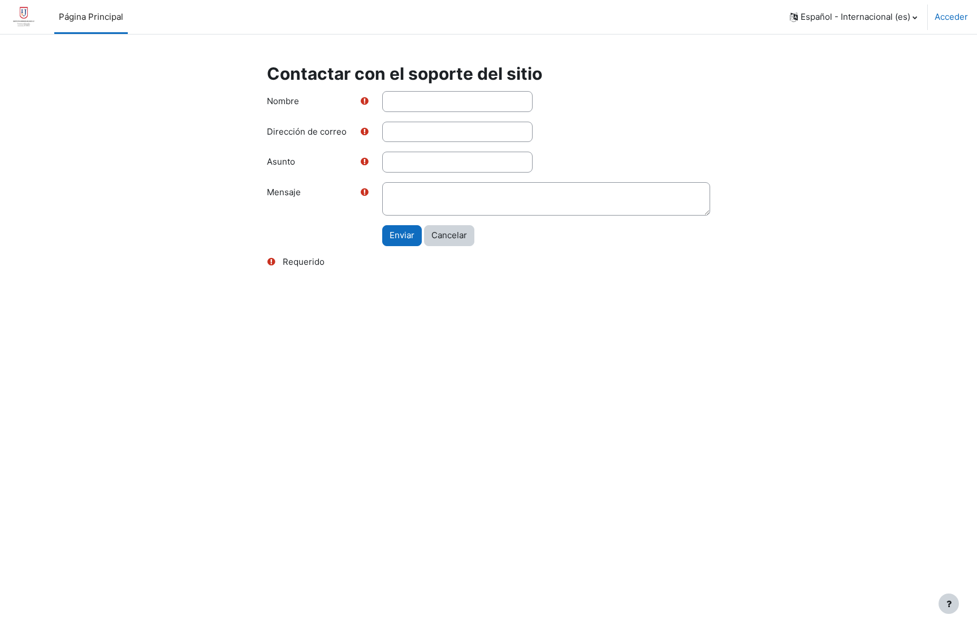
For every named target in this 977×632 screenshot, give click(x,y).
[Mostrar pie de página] (949, 604)
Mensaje (284, 192)
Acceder (951, 16)
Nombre (283, 101)
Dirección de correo (307, 131)
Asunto (281, 161)
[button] (853, 17)
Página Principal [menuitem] (91, 16)
